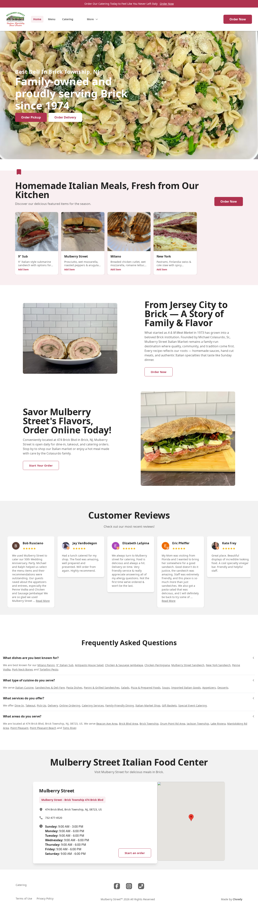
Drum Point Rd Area (172, 723)
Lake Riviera (218, 723)
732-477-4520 (53, 818)
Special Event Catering (192, 705)
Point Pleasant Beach (43, 728)
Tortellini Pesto (48, 669)
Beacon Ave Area (106, 723)
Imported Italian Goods (186, 687)
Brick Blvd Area (128, 723)
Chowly (237, 899)
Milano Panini (46, 665)
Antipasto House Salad (89, 665)
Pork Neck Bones (22, 669)
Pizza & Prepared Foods (146, 687)
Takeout (30, 705)
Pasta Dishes (74, 687)
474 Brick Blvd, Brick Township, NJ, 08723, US (73, 809)
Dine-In (19, 705)
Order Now (167, 3)
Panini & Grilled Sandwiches (102, 687)
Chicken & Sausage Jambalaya (124, 665)
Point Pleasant (19, 728)
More (90, 19)
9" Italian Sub (64, 665)
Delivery (53, 705)
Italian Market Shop (147, 705)
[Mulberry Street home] (15, 19)
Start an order (135, 853)
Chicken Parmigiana (157, 665)
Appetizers (209, 687)
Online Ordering (69, 705)
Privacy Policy (45, 898)
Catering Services (93, 705)
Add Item (23, 269)
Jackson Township (198, 723)
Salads (125, 687)
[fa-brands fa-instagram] (129, 886)
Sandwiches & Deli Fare (50, 687)
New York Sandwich (218, 665)
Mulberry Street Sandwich (187, 665)
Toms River (69, 728)
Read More (43, 601)
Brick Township (149, 723)
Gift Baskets (169, 705)
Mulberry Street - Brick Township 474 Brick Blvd (72, 800)
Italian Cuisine (24, 687)
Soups (166, 687)
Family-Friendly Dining (119, 705)
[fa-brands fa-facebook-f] (117, 886)
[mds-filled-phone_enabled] (141, 886)
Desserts (222, 687)
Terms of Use (24, 898)
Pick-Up (41, 705)
